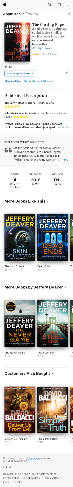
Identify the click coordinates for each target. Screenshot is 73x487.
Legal (6, 482)
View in (18, 73)
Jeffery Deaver (42, 48)
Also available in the (27, 81)
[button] (49, 4)
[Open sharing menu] (67, 73)
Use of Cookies (31, 478)
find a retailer (33, 458)
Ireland (7, 467)
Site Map (18, 482)
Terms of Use (51, 478)
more (65, 127)
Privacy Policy (11, 478)
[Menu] (68, 4)
